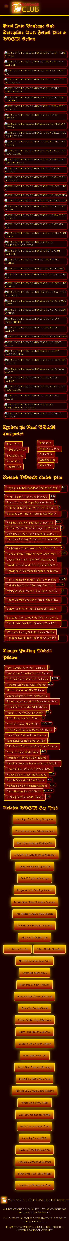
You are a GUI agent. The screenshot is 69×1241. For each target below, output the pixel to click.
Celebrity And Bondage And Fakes (34, 925)
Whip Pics (45, 443)
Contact (63, 1200)
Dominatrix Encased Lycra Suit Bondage (35, 855)
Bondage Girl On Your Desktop (34, 1044)
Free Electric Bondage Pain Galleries (34, 914)
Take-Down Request (42, 1200)
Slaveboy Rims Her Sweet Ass (34, 1150)
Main (11, 1200)
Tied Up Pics (14, 466)
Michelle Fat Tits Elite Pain (34, 937)
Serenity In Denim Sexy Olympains (34, 819)
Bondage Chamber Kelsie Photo (34, 1162)
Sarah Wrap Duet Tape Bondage (34, 1174)
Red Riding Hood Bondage (35, 878)
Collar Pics (45, 454)
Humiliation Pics (16, 450)
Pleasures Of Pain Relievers (34, 985)
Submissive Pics (49, 448)
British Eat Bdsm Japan (34, 973)
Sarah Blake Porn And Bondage (34, 1067)
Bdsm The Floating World (34, 1008)
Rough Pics (13, 461)
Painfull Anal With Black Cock (34, 1079)
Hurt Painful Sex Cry (17, 949)
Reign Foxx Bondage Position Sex (34, 843)
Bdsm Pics (13, 444)
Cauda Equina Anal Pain (34, 1138)
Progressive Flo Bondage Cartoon (34, 890)
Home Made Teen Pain (34, 1055)
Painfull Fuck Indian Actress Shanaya (34, 831)
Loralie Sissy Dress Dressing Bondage (34, 902)
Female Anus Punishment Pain (34, 1185)
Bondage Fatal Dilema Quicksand (34, 996)
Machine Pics (47, 459)
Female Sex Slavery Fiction (34, 1103)
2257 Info (22, 1200)
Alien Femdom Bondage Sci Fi (34, 961)
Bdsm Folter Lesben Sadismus (34, 1032)
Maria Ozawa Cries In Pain (34, 1126)
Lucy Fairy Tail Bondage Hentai (34, 1115)
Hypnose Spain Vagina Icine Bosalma (34, 1091)
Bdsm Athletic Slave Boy (49, 949)
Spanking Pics (15, 455)
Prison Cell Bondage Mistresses (34, 1020)
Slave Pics (45, 465)
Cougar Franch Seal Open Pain (34, 866)
